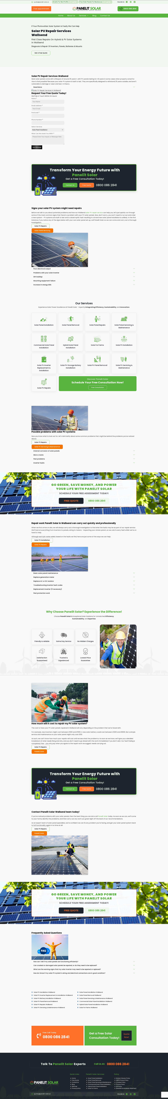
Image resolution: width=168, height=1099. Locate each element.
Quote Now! (126, 1036)
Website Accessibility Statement (126, 1088)
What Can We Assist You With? (43, 134)
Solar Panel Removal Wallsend (90, 995)
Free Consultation (97, 387)
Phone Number (37, 120)
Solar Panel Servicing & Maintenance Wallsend (96, 998)
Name (34, 98)
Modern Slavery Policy (123, 1078)
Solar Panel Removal (94, 1080)
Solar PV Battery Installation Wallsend (47, 998)
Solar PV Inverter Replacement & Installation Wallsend (53, 995)
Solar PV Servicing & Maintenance (47, 447)
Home (60, 15)
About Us (71, 15)
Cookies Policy (120, 1082)
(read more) (73, 2)
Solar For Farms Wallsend (88, 1007)
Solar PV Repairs (41, 226)
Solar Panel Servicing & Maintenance (99, 1082)
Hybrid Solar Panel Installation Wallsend (93, 1004)
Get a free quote (41, 53)
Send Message (36, 147)
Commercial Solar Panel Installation (99, 1084)
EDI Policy (119, 1086)
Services (82, 15)
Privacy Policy (120, 1084)
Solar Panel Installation (95, 1078)
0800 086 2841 (129, 8)
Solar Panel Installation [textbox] (39, 130)
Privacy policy (76, 1088)
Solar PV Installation (42, 540)
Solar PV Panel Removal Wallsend (46, 1001)
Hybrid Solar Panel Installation (97, 1086)
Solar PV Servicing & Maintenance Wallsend (49, 1007)
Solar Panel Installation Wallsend (91, 992)
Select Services (37, 127)
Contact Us (105, 15)
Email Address (37, 106)
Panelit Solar (39, 751)
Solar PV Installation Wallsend (44, 992)
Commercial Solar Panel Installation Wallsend (95, 1001)
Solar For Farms (93, 1088)
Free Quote (86, 185)
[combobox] (48, 130)
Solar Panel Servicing (42, 230)
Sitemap (74, 1086)
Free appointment (41, 8)
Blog (94, 15)
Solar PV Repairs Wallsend (43, 1004)
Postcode (35, 113)
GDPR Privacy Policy (122, 1080)
